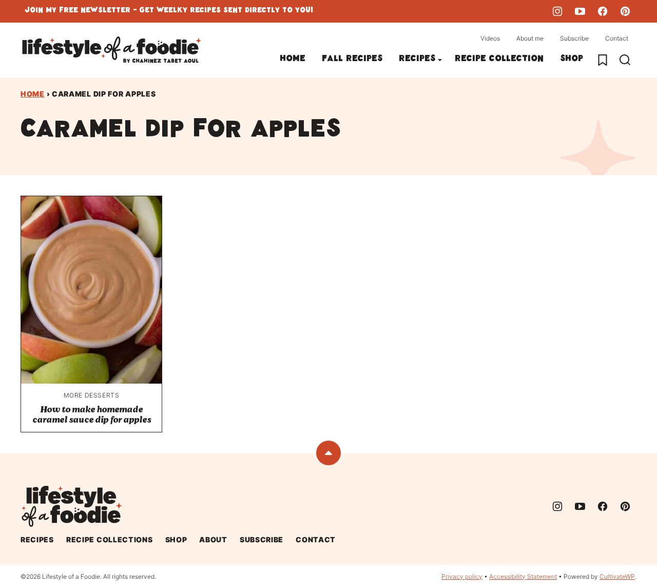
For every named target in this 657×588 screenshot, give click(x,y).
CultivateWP (617, 576)
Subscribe (574, 38)
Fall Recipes (352, 60)
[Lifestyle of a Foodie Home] (112, 50)
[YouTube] (580, 11)
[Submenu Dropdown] (440, 60)
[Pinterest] (625, 11)
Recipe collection (499, 60)
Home (292, 60)
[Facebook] (602, 11)
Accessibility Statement (523, 576)
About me (530, 38)
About (213, 539)
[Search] (625, 60)
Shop (571, 60)
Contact (616, 38)
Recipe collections (109, 539)
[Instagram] (557, 11)
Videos (490, 38)
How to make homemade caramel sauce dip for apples (91, 414)
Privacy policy (461, 576)
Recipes (417, 60)
